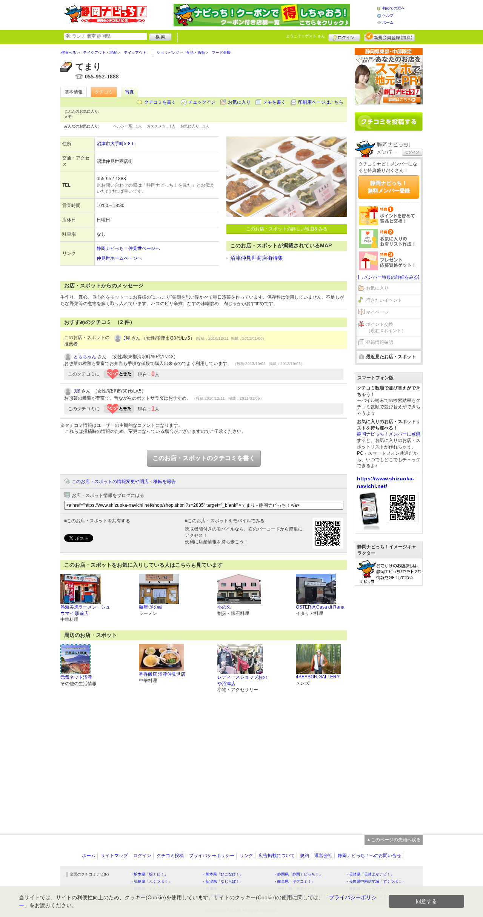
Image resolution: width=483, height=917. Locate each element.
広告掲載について (276, 855)
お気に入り (239, 102)
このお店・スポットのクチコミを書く (203, 458)
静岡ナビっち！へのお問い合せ (369, 855)
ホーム (388, 22)
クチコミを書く (160, 102)
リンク (246, 855)
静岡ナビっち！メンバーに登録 (388, 434)
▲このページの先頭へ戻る (393, 839)
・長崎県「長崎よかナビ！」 (369, 874)
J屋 (126, 338)
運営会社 (323, 855)
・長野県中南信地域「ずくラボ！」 (375, 881)
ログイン (344, 36)
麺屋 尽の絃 (151, 607)
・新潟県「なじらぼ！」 (222, 881)
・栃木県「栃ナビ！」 (149, 874)
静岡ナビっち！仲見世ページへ (128, 248)
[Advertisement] (389, 706)
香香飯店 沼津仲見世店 (162, 674)
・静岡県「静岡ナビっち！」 (298, 874)
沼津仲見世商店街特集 (256, 258)
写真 (129, 92)
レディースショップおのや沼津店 (242, 680)
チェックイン (201, 102)
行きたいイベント (384, 300)
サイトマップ (114, 855)
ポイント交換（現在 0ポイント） (386, 327)
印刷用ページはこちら (320, 102)
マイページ (377, 312)
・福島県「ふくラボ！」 (151, 881)
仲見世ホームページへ (119, 258)
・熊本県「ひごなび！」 (222, 874)
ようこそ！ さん (305, 36)
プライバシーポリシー (211, 855)
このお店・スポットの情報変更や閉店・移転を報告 (124, 481)
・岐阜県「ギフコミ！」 (294, 881)
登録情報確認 (379, 342)
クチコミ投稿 (170, 855)
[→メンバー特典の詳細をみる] (388, 277)
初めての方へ (393, 8)
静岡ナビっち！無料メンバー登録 (389, 186)
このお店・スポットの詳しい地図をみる (287, 229)
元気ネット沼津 (76, 677)
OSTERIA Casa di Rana (320, 607)
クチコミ (104, 92)
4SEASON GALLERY (318, 676)
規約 (304, 855)
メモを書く (274, 102)
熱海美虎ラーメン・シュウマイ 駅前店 (85, 610)
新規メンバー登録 (389, 36)
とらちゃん (85, 356)
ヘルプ (388, 15)
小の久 (224, 607)
